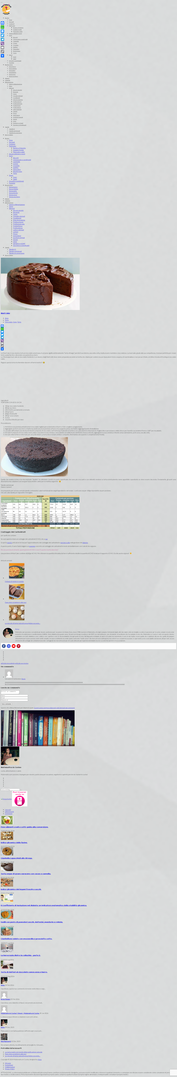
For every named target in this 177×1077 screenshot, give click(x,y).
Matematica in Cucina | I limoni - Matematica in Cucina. (20, 1013)
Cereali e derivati (18, 96)
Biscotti (15, 37)
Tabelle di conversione (15, 133)
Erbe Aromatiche (18, 100)
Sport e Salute (9, 135)
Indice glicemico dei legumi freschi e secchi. (21, 889)
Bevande (15, 92)
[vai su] (19, 806)
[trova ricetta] (6, 799)
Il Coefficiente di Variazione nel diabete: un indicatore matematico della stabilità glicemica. (44, 905)
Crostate (15, 45)
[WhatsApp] (88, 328)
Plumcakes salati (17, 31)
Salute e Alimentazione (15, 84)
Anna (6, 318)
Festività (11, 63)
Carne (15, 94)
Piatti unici (12, 26)
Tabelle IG (12, 129)
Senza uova (12, 74)
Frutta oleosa (17, 107)
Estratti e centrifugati (15, 61)
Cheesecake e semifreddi (20, 39)
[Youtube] (14, 646)
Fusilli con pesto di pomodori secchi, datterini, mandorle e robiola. (32, 922)
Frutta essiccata (17, 103)
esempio (32, 546)
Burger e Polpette (18, 27)
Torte (14, 53)
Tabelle (7, 127)
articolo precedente (8, 663)
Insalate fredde (17, 29)
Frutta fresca (16, 105)
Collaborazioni (10, 1067)
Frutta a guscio (17, 102)
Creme (15, 43)
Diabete (7, 78)
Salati (14, 59)
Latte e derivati (17, 109)
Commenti (8, 813)
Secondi (11, 22)
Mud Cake (5, 313)
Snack (10, 55)
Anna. (3, 985)
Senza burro (12, 66)
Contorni (11, 24)
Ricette (7, 18)
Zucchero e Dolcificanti (19, 125)
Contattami (9, 1065)
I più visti (8, 810)
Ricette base (16, 51)
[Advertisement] (88, 381)
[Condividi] (88, 349)
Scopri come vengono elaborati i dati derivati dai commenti (54, 708)
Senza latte (12, 70)
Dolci (10, 35)
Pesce (15, 113)
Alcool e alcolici (17, 90)
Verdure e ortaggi (18, 123)
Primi (10, 20)
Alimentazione (9, 82)
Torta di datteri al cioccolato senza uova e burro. (24, 972)
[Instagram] (9, 646)
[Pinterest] (18, 646)
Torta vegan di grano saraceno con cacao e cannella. (26, 874)
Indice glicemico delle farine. (14, 843)
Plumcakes (16, 49)
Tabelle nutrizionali (14, 131)
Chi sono (8, 1063)
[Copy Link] (88, 346)
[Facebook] (88, 326)
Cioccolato (8, 322)
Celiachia (7, 80)
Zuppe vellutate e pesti (15, 33)
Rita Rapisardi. (6, 1041)
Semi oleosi (16, 115)
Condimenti (16, 98)
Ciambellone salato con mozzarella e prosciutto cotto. (26, 939)
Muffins (15, 47)
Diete (10, 86)
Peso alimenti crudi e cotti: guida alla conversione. (24, 827)
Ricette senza (9, 65)
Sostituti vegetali (18, 117)
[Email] (88, 343)
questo (9, 543)
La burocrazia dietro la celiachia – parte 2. (21, 955)
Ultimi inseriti (9, 812)
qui (46, 539)
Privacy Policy (10, 1069)
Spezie (15, 119)
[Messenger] (88, 331)
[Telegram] (88, 337)
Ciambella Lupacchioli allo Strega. (16, 858)
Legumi (15, 111)
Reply (24, 679)
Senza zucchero (13, 76)
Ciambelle (16, 41)
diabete (85, 543)
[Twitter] (88, 334)
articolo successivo (21, 663)
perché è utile (65, 543)
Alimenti (11, 88)
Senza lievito (12, 72)
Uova (14, 121)
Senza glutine (13, 68)
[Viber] (88, 340)
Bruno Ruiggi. (5, 999)
